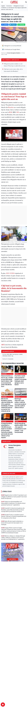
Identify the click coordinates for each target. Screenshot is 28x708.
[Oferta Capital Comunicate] (14, 552)
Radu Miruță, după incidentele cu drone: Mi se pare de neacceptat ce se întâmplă (12, 522)
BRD (11, 354)
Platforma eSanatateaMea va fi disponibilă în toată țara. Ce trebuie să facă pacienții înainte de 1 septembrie (13, 503)
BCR (10, 112)
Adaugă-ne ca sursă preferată (12, 45)
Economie (10, 359)
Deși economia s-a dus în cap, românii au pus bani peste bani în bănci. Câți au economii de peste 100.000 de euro (7, 381)
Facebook (6, 24)
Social (16, 373)
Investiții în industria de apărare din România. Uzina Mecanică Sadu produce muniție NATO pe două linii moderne (13, 509)
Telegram (14, 24)
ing (12, 356)
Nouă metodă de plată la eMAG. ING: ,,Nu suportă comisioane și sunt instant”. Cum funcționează (21, 428)
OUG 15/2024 (10, 273)
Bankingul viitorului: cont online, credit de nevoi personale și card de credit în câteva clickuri (20, 403)
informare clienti (6, 356)
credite (20, 354)
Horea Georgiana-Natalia (13, 53)
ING (17, 112)
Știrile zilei (6, 491)
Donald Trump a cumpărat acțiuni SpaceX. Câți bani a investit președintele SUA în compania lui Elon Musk (13, 516)
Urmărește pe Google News (12, 49)
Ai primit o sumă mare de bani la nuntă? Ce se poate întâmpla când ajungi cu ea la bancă (20, 380)
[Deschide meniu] (2, 2)
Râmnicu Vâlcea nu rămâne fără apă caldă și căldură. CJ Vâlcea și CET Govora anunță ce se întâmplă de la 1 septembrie (13, 537)
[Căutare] (26, 2)
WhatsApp (22, 24)
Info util (17, 396)
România (11, 107)
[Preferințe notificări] (3, 704)
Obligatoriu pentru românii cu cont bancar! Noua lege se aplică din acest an (14, 65)
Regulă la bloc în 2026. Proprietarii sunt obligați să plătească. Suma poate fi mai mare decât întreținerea (14, 496)
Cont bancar (15, 354)
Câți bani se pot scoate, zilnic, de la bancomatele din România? (13, 70)
